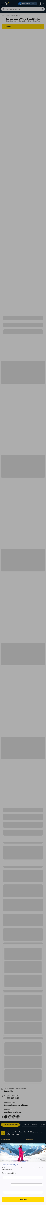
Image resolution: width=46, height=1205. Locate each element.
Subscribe (23, 1199)
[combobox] (6, 1185)
